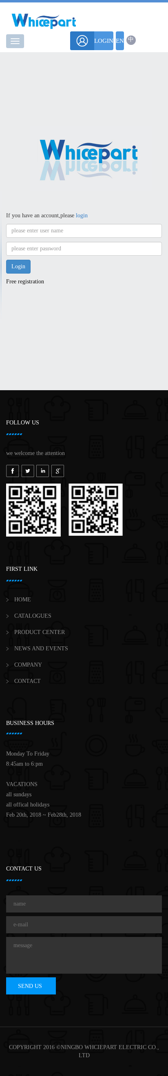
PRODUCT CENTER (39, 632)
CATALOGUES (32, 616)
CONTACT (27, 681)
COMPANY (28, 665)
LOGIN (103, 41)
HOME (22, 600)
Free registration (25, 281)
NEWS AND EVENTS (41, 648)
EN (120, 41)
